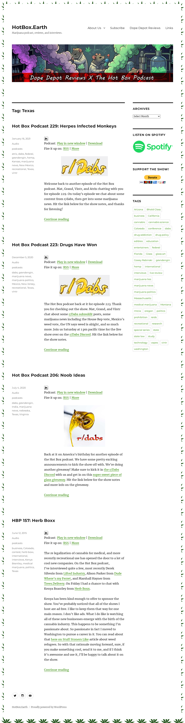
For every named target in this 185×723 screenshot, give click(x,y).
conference (154, 228)
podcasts (17, 148)
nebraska (24, 410)
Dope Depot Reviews (145, 28)
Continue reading (56, 219)
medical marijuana (145, 304)
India (15, 406)
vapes (154, 342)
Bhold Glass (154, 209)
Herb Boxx (82, 588)
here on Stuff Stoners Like (70, 639)
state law (139, 336)
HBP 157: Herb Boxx (33, 520)
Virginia (24, 414)
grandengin (19, 157)
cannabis (139, 222)
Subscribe (117, 28)
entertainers (141, 247)
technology (140, 342)
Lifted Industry (74, 573)
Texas (30, 169)
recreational (19, 169)
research (157, 323)
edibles (138, 241)
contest (16, 552)
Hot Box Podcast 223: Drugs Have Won (54, 244)
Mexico (16, 283)
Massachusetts (142, 298)
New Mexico (26, 165)
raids (154, 317)
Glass (149, 253)
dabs (21, 153)
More (75, 148)
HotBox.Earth (29, 27)
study (151, 336)
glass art (160, 253)
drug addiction (143, 234)
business (17, 548)
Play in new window (71, 143)
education (152, 241)
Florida (138, 253)
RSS (66, 148)
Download (95, 143)
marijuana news (21, 276)
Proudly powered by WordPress (49, 707)
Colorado (28, 548)
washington (141, 348)
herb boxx (27, 552)
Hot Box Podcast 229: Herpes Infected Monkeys (64, 126)
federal (29, 153)
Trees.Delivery (54, 583)
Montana (165, 304)
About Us (94, 28)
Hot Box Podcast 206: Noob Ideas (48, 375)
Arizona (138, 209)
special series (142, 329)
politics (29, 567)
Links (169, 28)
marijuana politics (22, 280)
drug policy (162, 234)
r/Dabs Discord (80, 334)
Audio (15, 143)
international (19, 555)
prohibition (140, 317)
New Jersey (28, 283)
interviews (18, 559)
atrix (14, 153)
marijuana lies (142, 279)
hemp (30, 157)
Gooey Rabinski (143, 260)
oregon (149, 310)
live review (156, 272)
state (156, 329)
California (153, 215)
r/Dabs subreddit (81, 314)
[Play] (84, 138)
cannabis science (159, 222)
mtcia (137, 310)
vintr (14, 172)
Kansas (16, 161)
